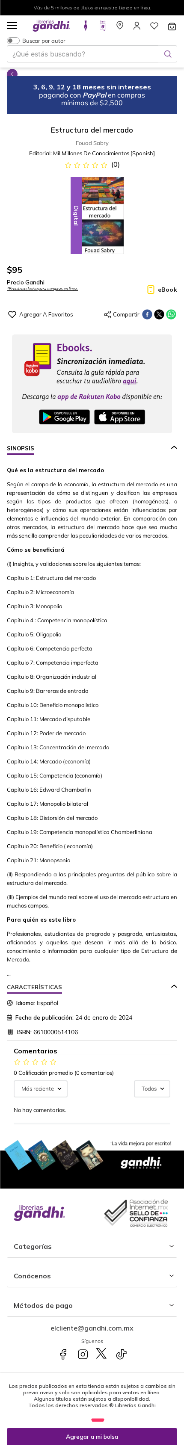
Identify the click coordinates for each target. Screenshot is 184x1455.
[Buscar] (167, 53)
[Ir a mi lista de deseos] (154, 28)
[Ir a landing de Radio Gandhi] (103, 28)
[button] (12, 26)
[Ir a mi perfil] (137, 28)
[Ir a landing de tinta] (85, 28)
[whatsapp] (171, 314)
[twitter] (159, 314)
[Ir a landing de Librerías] (120, 28)
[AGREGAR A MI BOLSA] (92, 1436)
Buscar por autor (43, 40)
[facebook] (147, 314)
